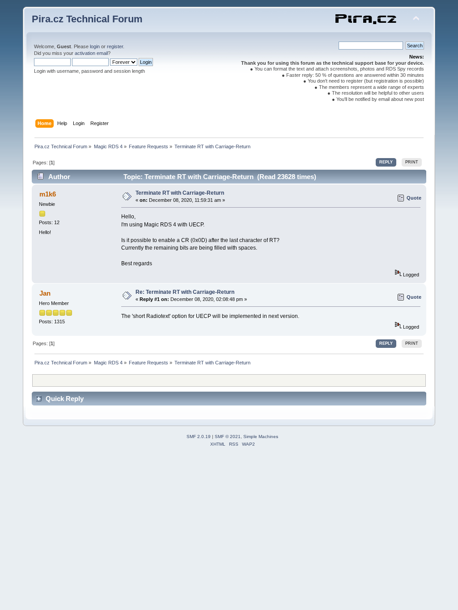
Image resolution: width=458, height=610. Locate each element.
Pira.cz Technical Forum (87, 19)
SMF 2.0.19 (199, 436)
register (115, 46)
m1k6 (47, 194)
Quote (414, 198)
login (95, 46)
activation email (91, 53)
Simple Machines (260, 436)
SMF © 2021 (228, 436)
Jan (45, 293)
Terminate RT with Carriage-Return (180, 193)
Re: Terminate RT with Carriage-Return (185, 292)
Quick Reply (65, 398)
